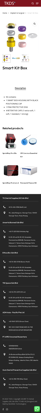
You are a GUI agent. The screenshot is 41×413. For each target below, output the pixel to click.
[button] (37, 3)
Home (5, 13)
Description (20, 88)
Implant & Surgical (17, 13)
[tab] (20, 88)
